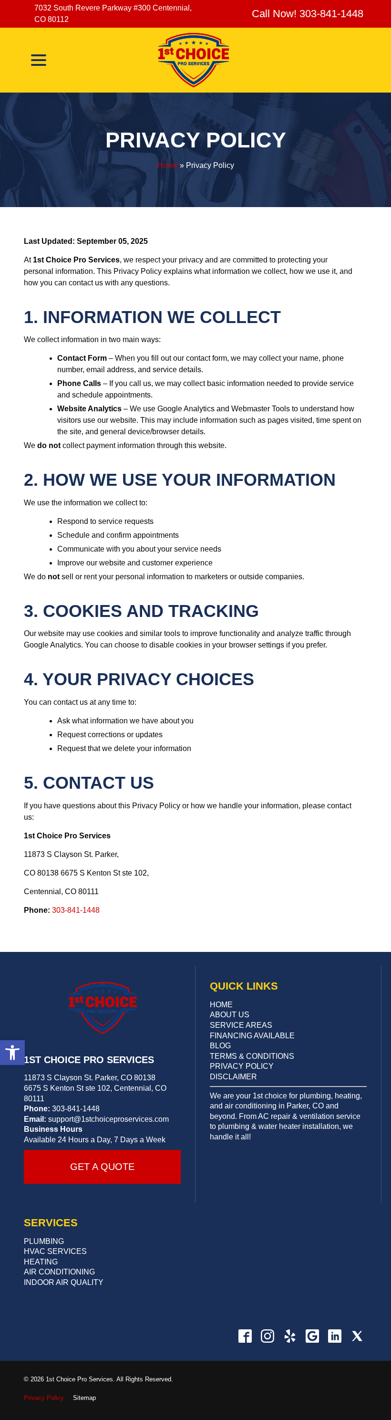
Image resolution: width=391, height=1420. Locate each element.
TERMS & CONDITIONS (252, 1056)
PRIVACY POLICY (242, 1066)
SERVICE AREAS (241, 1025)
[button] (12, 1052)
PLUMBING (44, 1241)
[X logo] (357, 1336)
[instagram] (267, 1336)
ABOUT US (229, 1015)
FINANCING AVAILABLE (252, 1036)
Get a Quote (102, 1166)
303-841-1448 (76, 910)
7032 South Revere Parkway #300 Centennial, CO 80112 (113, 13)
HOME (221, 1005)
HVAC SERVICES (55, 1251)
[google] (312, 1336)
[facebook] (245, 1336)
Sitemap (84, 1397)
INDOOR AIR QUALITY (63, 1282)
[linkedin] (334, 1336)
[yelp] (289, 1336)
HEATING (41, 1262)
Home (167, 165)
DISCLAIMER (233, 1077)
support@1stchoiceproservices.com (108, 1119)
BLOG (220, 1046)
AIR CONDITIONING (59, 1272)
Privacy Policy (195, 140)
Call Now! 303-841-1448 (306, 14)
